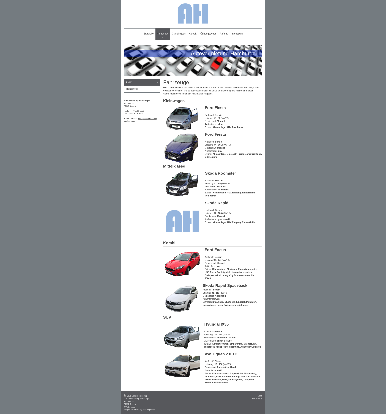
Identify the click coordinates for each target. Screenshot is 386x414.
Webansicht (257, 398)
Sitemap (143, 396)
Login (260, 396)
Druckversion (132, 396)
